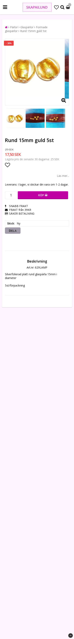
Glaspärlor (26, 27)
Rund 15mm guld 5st (33, 31)
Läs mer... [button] (63, 176)
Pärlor (14, 27)
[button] (56, 7)
